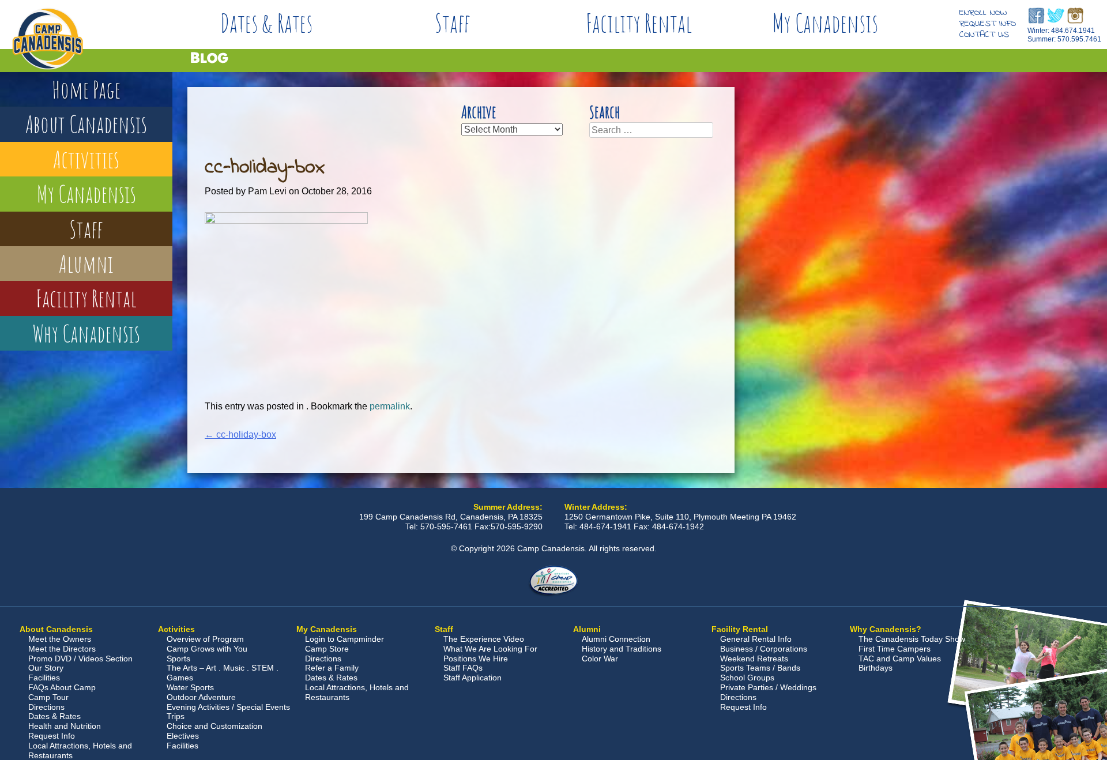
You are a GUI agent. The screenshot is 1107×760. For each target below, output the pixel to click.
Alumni (86, 263)
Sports (178, 658)
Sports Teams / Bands (760, 667)
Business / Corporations (763, 648)
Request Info (987, 24)
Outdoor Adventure (201, 697)
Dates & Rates (266, 23)
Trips (175, 716)
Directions (46, 707)
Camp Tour (48, 697)
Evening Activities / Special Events (228, 707)
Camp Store (327, 648)
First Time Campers (895, 648)
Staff (452, 23)
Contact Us (984, 35)
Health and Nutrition (64, 726)
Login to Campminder (344, 639)
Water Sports (190, 687)
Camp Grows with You (207, 648)
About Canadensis (86, 123)
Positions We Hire (475, 658)
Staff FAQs (463, 667)
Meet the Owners (59, 639)
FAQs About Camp (62, 687)
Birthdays (876, 667)
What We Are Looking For (490, 648)
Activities (86, 159)
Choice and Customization (214, 726)
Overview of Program (205, 639)
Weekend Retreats (754, 658)
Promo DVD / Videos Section (80, 658)
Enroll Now (983, 13)
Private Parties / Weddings (768, 687)
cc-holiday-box (240, 434)
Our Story (45, 667)
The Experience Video (483, 639)
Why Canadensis (86, 333)
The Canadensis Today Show (912, 639)
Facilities (44, 677)
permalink (390, 406)
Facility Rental (639, 23)
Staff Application (472, 677)
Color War (600, 658)
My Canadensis (825, 23)
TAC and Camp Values (900, 658)
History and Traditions (621, 648)
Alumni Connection (616, 639)
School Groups (747, 677)
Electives (183, 735)
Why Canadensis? (885, 629)
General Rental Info (756, 639)
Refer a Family (332, 667)
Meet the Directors (62, 648)
